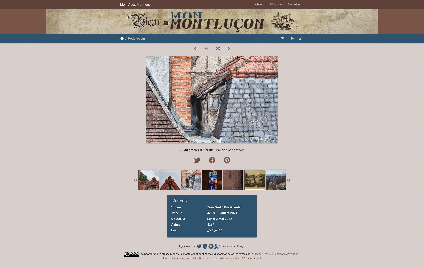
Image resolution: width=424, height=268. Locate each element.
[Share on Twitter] (198, 160)
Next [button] (288, 180)
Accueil (122, 38)
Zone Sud (214, 207)
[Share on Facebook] (213, 160)
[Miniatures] (206, 48)
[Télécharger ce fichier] (300, 38)
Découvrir (275, 4)
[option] (148, 180)
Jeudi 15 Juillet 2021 (222, 213)
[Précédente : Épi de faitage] (195, 48)
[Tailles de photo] (284, 38)
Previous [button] (135, 180)
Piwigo (241, 246)
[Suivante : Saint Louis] (229, 48)
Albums (259, 4)
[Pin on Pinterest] (227, 160)
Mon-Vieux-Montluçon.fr (138, 5)
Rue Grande (232, 207)
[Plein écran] (218, 48)
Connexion (293, 4)
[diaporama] (292, 38)
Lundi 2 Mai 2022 (219, 219)
